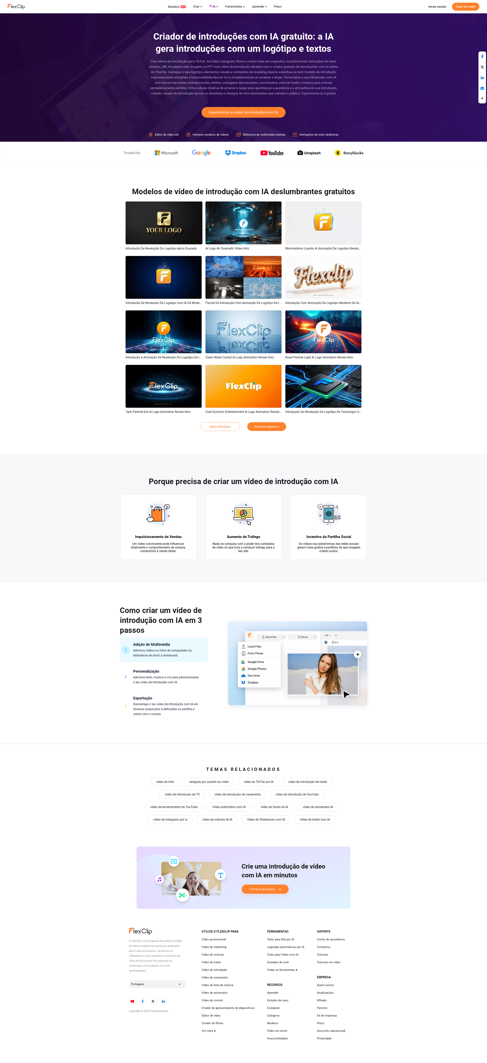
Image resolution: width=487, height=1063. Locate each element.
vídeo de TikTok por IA (258, 782)
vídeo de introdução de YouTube (297, 794)
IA (214, 6)
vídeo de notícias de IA (217, 819)
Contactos (323, 947)
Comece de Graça (262, 889)
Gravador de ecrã (278, 962)
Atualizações (325, 992)
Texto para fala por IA (280, 939)
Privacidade (324, 1038)
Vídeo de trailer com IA (315, 819)
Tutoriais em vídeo (329, 962)
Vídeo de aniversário (215, 992)
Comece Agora (265, 426)
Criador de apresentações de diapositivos (228, 1008)
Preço (278, 6)
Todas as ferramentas (281, 970)
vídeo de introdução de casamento (238, 794)
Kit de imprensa (327, 1015)
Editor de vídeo (211, 1015)
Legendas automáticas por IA (285, 947)
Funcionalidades (277, 1038)
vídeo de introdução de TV (182, 794)
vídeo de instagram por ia (170, 819)
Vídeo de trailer (211, 962)
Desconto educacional (331, 1031)
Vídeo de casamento (215, 977)
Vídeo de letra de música (217, 985)
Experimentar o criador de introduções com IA (243, 112)
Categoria (273, 1015)
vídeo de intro (165, 782)
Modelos (174, 7)
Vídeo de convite (212, 1000)
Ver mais (207, 1031)
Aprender (258, 6)
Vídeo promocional (214, 939)
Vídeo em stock (277, 1031)
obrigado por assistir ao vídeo (209, 782)
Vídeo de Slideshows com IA (266, 819)
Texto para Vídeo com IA (282, 954)
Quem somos (325, 985)
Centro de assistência (331, 939)
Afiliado (322, 1000)
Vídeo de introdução (214, 970)
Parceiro (322, 1008)
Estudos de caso (277, 1000)
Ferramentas (233, 6)
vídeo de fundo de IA (274, 807)
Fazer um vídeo (465, 6)
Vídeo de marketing (214, 947)
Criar (196, 6)
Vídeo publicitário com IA (229, 807)
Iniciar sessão (437, 6)
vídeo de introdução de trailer (307, 782)
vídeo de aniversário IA (318, 807)
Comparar (273, 1008)
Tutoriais (322, 954)
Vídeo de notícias (213, 954)
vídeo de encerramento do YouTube (173, 807)
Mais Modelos (220, 426)
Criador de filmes (212, 1023)
